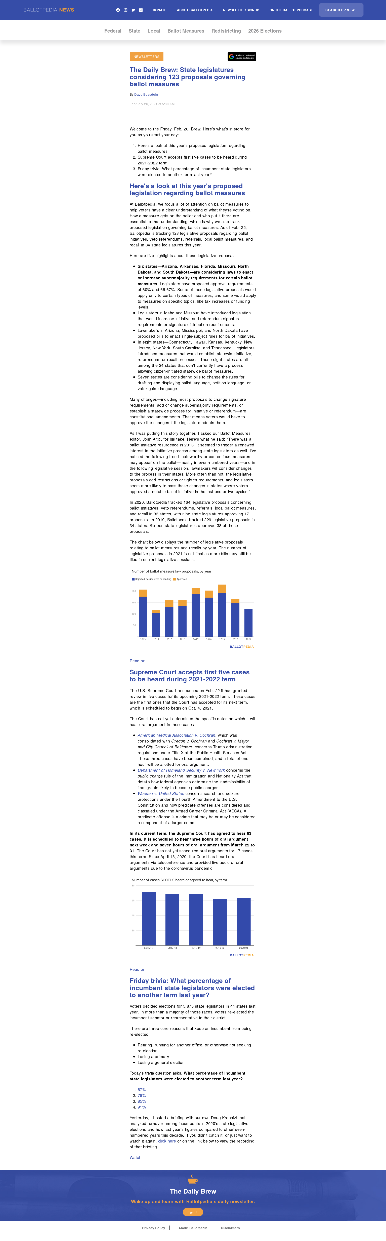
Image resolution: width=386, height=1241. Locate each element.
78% (142, 1095)
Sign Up (193, 1212)
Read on (137, 661)
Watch (135, 1157)
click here (167, 1141)
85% (142, 1101)
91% (142, 1107)
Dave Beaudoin (146, 94)
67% (142, 1089)
